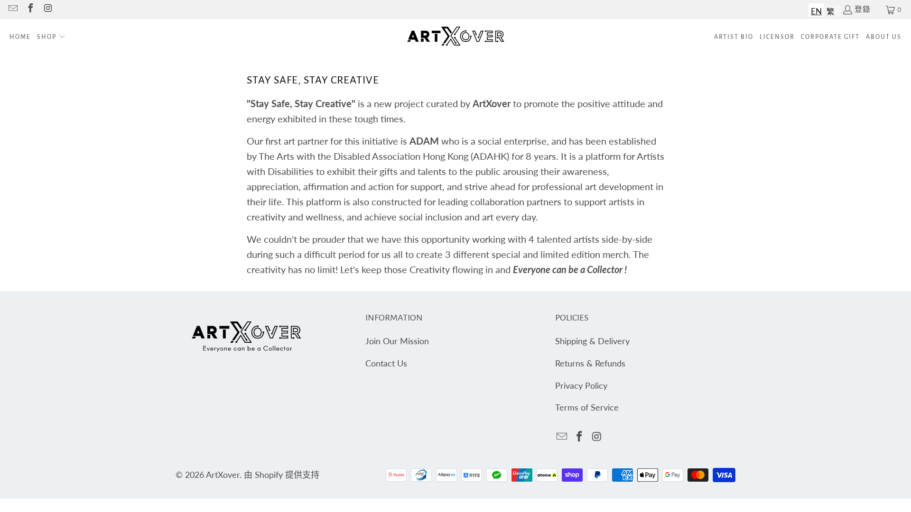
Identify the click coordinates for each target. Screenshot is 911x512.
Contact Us (386, 363)
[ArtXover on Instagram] (47, 9)
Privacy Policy (581, 385)
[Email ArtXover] (12, 9)
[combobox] (816, 10)
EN (816, 11)
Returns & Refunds (590, 363)
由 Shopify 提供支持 (281, 474)
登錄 (863, 9)
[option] (830, 10)
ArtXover (223, 474)
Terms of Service (587, 407)
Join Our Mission (397, 341)
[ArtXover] (455, 37)
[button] (51, 37)
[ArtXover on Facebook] (30, 9)
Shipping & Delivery (592, 341)
